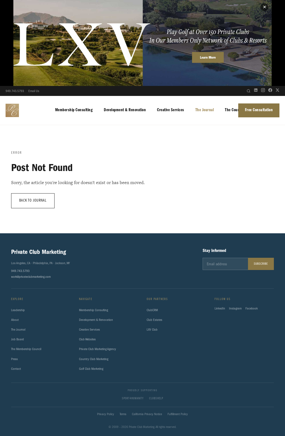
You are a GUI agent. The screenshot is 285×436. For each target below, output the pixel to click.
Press (14, 359)
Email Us (33, 91)
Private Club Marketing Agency (97, 349)
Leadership (18, 310)
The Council (234, 110)
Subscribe (261, 264)
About (15, 320)
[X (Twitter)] (277, 91)
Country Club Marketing (93, 359)
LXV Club (152, 329)
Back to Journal (32, 201)
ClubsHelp (156, 398)
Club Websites (87, 339)
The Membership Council (26, 349)
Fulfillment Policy (178, 414)
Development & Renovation (125, 110)
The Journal (204, 110)
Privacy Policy (105, 414)
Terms (123, 414)
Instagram (235, 308)
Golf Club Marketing (91, 369)
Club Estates (154, 320)
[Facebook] (270, 91)
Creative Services (170, 110)
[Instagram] (263, 91)
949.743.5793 (15, 91)
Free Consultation (259, 110)
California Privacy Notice (147, 414)
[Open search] (248, 91)
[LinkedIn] (256, 91)
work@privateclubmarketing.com (31, 277)
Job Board (17, 339)
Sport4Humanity (133, 398)
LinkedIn (220, 308)
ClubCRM (152, 310)
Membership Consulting (74, 110)
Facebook (251, 308)
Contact (16, 369)
